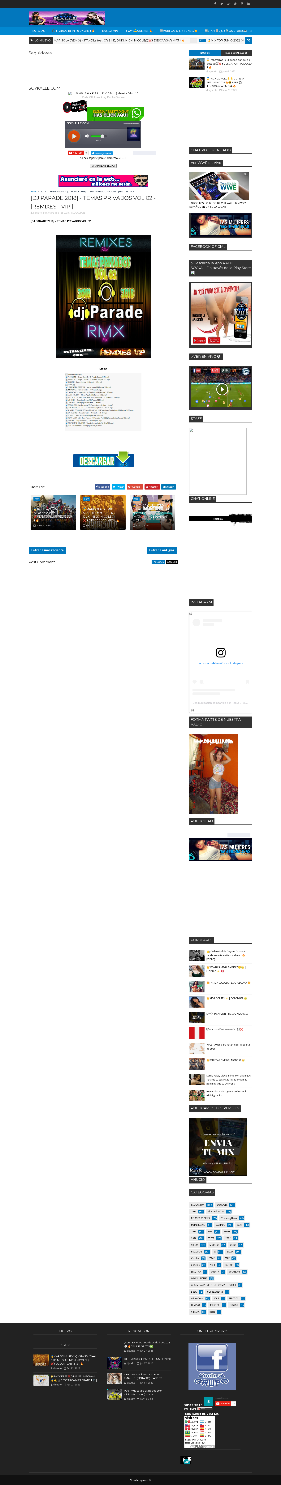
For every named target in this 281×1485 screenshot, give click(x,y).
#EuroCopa (197, 1298)
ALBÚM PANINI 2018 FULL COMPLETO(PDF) (213, 1285)
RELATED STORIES (200, 1218)
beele (212, 1312)
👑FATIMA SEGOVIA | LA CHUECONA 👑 (228, 982)
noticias (195, 1265)
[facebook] (215, 4)
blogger (172, 562)
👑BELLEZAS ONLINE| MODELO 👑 (225, 1060)
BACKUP (229, 1265)
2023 (212, 1265)
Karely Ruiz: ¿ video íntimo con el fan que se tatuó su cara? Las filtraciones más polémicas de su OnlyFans (228, 1079)
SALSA (230, 1251)
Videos (194, 1245)
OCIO (233, 1245)
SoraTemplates (139, 1480)
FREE (227, 1258)
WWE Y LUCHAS (199, 1278)
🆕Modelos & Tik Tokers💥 (178, 30)
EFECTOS (234, 1298)
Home (34, 191)
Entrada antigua (161, 550)
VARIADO (220, 1225)
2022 (162, 40)
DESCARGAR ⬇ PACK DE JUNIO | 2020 (147, 1358)
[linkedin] (248, 4)
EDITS (211, 1238)
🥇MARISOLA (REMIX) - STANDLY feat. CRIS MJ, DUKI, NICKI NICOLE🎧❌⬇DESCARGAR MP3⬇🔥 (78, 40)
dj (215, 1251)
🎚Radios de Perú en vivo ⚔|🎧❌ (224, 1029)
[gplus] (228, 4)
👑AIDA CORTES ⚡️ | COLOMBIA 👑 (226, 998)
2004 (216, 1298)
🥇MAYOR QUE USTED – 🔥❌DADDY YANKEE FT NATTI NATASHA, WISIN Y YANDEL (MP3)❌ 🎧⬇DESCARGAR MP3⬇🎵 (152, 513)
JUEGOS (234, 1305)
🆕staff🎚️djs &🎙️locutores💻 (226, 30)
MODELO (214, 1245)
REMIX (227, 1231)
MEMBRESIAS (198, 1225)
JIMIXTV (215, 1271)
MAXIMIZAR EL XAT (103, 165)
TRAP (212, 1258)
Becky (194, 1291)
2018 (43, 191)
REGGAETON (57, 191)
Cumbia (195, 1258)
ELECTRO (196, 1271)
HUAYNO (195, 1305)
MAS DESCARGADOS (236, 53)
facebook (158, 562)
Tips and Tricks (216, 1211)
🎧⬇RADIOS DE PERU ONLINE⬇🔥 (73, 30)
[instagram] (242, 4)
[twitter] (222, 4)
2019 (194, 1231)
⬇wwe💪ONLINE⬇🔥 (139, 30)
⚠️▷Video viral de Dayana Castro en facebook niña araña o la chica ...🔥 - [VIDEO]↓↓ (226, 955)
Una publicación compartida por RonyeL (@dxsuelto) (224, 702)
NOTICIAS (38, 30)
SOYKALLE (222, 1205)
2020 (194, 1238)
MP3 (210, 1231)
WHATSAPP (234, 1271)
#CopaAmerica (215, 1291)
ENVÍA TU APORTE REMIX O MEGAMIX (227, 1013)
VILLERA (195, 1312)
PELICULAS (196, 1251)
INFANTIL (215, 1305)
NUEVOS (205, 53)
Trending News (229, 1218)
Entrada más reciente (47, 550)
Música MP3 (110, 30)
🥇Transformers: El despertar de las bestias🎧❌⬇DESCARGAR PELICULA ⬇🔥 (52, 514)
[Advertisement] (220, 119)
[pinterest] (235, 4)
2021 (239, 1225)
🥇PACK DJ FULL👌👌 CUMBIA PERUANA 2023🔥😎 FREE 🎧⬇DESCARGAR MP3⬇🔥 (225, 82)
